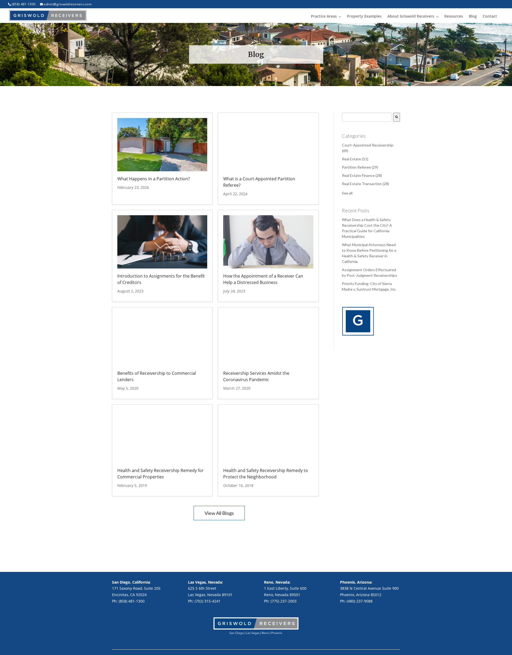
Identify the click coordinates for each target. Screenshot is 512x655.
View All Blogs (219, 513)
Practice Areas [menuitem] (324, 16)
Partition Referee (360, 167)
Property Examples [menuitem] (364, 16)
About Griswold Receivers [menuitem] (410, 16)
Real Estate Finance (362, 175)
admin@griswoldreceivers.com (67, 4)
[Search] (396, 117)
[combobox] (367, 117)
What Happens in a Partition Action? (153, 179)
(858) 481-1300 (24, 4)
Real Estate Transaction (365, 183)
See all (347, 193)
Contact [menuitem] (490, 16)
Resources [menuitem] (453, 16)
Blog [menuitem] (473, 16)
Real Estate (355, 159)
